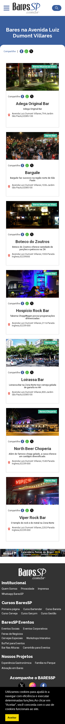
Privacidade (27, 588)
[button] (40, 709)
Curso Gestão (48, 613)
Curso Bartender (32, 609)
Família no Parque (45, 662)
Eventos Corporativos (35, 628)
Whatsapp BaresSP (13, 593)
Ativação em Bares (12, 668)
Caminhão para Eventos (36, 647)
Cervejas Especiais (12, 638)
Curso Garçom (29, 613)
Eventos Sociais (11, 628)
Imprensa (43, 588)
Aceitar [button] (12, 717)
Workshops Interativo (38, 638)
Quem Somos (9, 588)
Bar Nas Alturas (10, 647)
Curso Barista (53, 609)
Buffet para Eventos (13, 643)
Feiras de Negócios (12, 633)
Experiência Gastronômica (16, 662)
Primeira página (11, 609)
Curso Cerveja (10, 613)
